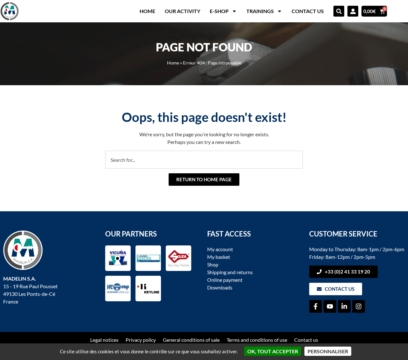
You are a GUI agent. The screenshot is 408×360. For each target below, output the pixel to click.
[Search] (338, 11)
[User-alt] (352, 11)
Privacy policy (141, 340)
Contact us (308, 11)
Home (147, 11)
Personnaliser (328, 351)
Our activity (182, 11)
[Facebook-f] (315, 306)
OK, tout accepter (272, 351)
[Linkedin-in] (344, 306)
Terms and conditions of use (257, 340)
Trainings (260, 11)
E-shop (219, 11)
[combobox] (204, 160)
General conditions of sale (191, 340)
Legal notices (104, 340)
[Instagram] (358, 306)
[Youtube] (330, 306)
